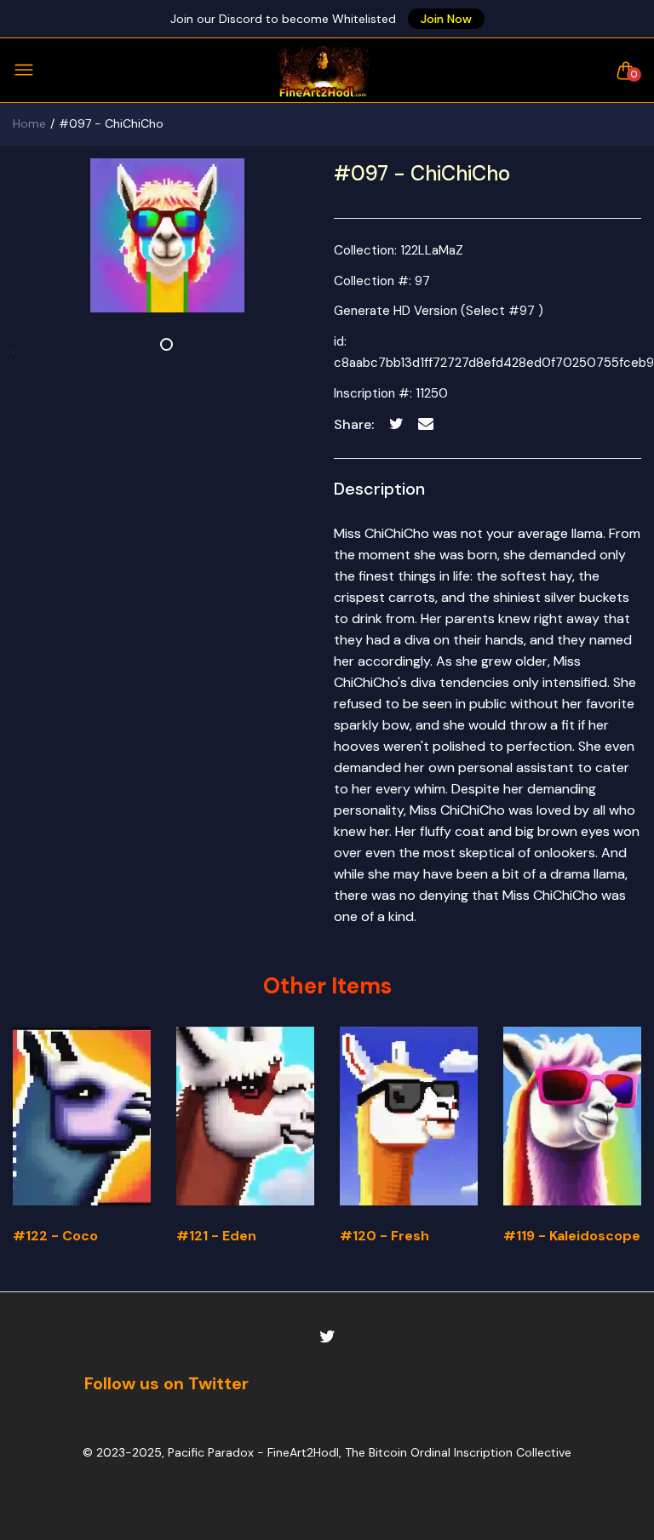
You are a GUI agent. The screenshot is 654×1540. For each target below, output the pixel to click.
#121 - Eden (216, 1236)
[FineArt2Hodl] (323, 70)
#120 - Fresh (384, 1236)
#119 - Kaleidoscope (571, 1236)
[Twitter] (327, 1337)
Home (29, 123)
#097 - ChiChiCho (422, 173)
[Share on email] (426, 424)
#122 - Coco (55, 1236)
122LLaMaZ (431, 250)
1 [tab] (166, 344)
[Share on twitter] (396, 424)
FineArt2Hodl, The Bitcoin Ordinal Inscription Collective (419, 1452)
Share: (354, 424)
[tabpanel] (167, 235)
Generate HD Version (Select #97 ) (438, 310)
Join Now (446, 18)
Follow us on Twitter (166, 1383)
